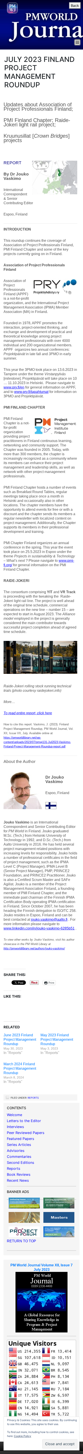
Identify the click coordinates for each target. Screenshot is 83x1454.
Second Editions (20, 1162)
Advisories (15, 1150)
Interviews (15, 1126)
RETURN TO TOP (21, 1241)
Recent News (18, 1180)
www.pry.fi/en (14, 387)
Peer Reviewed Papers (25, 1132)
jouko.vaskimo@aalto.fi (49, 919)
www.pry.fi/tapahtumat (31, 392)
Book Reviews (18, 1174)
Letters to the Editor (24, 1121)
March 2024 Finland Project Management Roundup (20, 1068)
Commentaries (19, 1156)
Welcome (14, 1115)
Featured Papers (20, 1138)
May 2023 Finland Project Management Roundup (57, 1039)
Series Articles (19, 1144)
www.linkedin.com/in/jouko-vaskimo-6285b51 (39, 928)
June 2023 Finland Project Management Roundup (20, 1039)
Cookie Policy (22, 1436)
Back (75, 5)
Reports (33, 1097)
